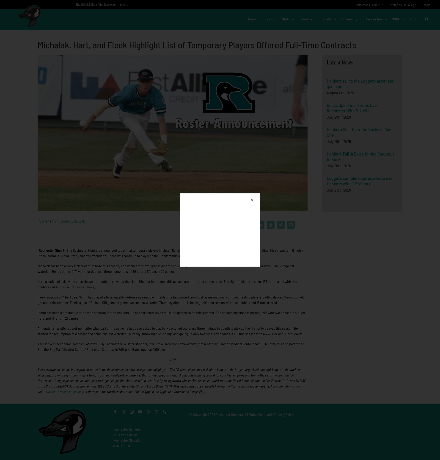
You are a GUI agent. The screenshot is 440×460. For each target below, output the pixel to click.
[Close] (252, 200)
